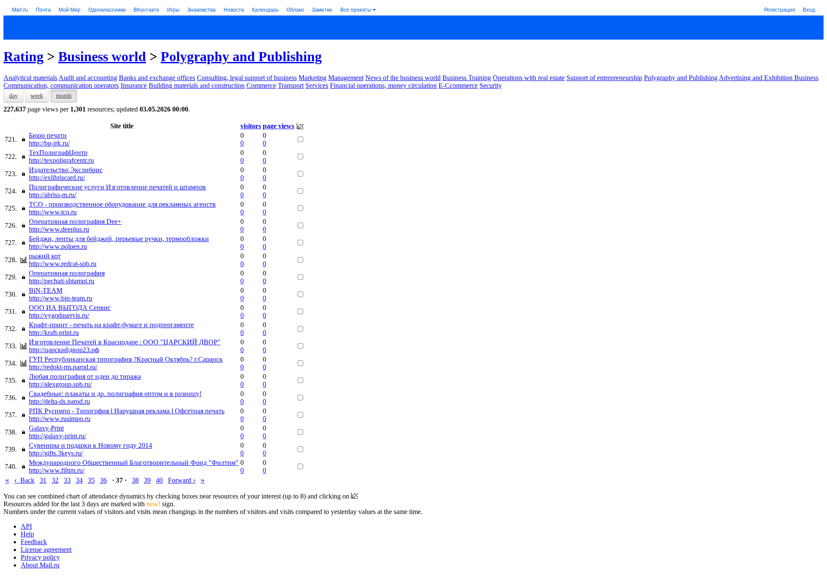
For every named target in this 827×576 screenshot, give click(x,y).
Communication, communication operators (61, 85)
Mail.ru (20, 9)
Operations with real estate (529, 77)
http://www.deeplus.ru (59, 229)
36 (103, 480)
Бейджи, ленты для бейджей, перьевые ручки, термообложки (119, 238)
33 (67, 480)
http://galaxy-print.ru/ (57, 436)
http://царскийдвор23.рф (64, 349)
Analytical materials (30, 77)
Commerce (261, 85)
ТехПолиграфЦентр (58, 152)
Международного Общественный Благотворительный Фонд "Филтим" (134, 462)
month (64, 96)
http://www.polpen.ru (58, 246)
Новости (234, 9)
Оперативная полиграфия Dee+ (75, 221)
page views (278, 126)
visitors (250, 126)
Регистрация (779, 9)
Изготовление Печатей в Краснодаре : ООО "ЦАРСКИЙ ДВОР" (125, 342)
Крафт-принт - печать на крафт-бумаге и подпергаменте (111, 324)
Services (316, 85)
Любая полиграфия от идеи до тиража (85, 376)
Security (490, 85)
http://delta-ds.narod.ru (59, 401)
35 (91, 480)
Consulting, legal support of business (247, 77)
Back (24, 480)
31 (43, 480)
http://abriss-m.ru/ (52, 194)
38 (135, 480)
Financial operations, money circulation (383, 85)
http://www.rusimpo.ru (59, 418)
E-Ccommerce (458, 85)
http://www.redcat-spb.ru (62, 263)
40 (159, 480)
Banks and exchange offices (157, 77)
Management (346, 77)
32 (55, 480)
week (37, 96)
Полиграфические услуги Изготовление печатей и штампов (117, 187)
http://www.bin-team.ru (60, 298)
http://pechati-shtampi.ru (61, 281)
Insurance (134, 85)
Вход (809, 9)
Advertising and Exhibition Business (768, 77)
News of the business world (403, 77)
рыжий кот (45, 256)
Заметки (322, 9)
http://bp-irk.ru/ (49, 143)
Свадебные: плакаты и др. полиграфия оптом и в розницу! (115, 393)
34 (79, 480)
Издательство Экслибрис (66, 169)
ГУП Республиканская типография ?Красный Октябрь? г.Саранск (126, 359)
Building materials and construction (197, 85)
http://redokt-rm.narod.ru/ (63, 367)
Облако (295, 9)
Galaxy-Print (46, 428)
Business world (102, 56)
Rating (23, 56)
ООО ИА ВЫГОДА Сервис (70, 307)
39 (147, 480)
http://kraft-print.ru (54, 332)
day (13, 96)
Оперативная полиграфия (67, 273)
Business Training (466, 77)
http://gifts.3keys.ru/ (56, 453)
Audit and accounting (88, 77)
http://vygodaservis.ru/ (59, 315)
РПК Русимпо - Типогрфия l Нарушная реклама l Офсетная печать (126, 411)
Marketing (312, 77)
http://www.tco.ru (53, 212)
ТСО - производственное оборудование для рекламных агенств (122, 204)
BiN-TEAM (45, 290)
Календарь (265, 9)
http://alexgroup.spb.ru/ (60, 384)
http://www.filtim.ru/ (56, 470)
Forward (182, 480)
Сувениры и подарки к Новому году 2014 (90, 445)
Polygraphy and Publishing (241, 56)
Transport (291, 85)
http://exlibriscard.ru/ (57, 177)
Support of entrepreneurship (604, 77)
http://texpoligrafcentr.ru (61, 160)
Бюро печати (48, 135)
